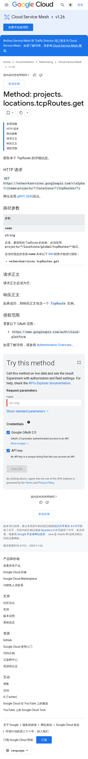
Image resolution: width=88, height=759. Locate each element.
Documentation (25, 62)
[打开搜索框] (62, 4)
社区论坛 (9, 603)
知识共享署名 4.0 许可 (67, 526)
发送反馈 (14, 83)
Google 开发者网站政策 (31, 534)
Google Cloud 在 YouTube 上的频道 (25, 703)
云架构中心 (10, 659)
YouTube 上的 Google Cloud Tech (24, 710)
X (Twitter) (10, 697)
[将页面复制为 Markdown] (21, 112)
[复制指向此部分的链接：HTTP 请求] (27, 170)
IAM (50, 254)
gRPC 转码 (25, 196)
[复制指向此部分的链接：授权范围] (24, 315)
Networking (46, 62)
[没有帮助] (41, 75)
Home (6, 62)
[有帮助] (35, 75)
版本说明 (9, 616)
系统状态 (9, 622)
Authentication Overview (54, 345)
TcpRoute (58, 303)
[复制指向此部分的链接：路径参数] (24, 208)
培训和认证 (10, 666)
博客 (6, 684)
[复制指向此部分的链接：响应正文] (24, 295)
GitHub (7, 640)
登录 (80, 5)
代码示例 (9, 653)
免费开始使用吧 (18, 27)
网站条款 (46, 724)
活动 (6, 690)
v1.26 (60, 17)
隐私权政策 (30, 724)
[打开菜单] (6, 5)
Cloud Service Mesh (30, 17)
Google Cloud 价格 (15, 572)
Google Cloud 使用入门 (17, 646)
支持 (6, 609)
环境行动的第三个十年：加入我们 (27, 731)
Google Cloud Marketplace (20, 578)
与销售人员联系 (13, 585)
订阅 (44, 740)
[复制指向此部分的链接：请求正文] (24, 274)
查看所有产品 (11, 565)
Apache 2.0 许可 (50, 530)
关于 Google (11, 724)
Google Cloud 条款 (67, 724)
